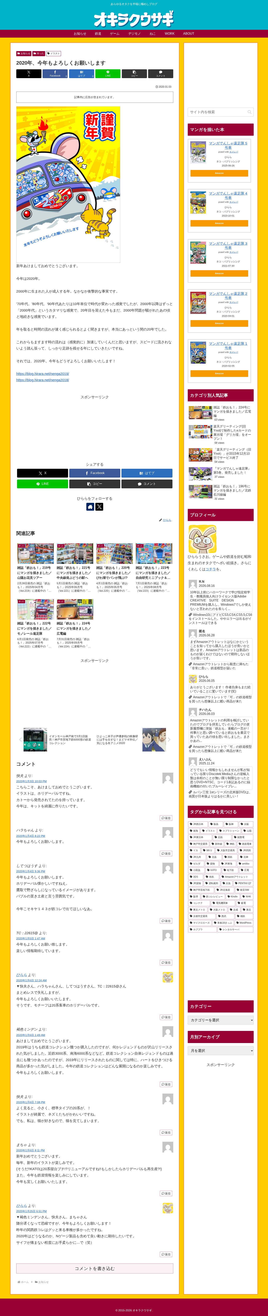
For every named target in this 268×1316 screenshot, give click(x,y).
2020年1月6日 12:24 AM (31, 980)
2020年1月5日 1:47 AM (30, 938)
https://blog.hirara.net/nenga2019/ (42, 374)
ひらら (21, 975)
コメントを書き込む (95, 1268)
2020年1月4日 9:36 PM (30, 871)
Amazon (219, 173)
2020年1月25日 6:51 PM (31, 1211)
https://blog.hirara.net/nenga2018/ (42, 380)
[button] (134, 73)
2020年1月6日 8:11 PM (30, 1150)
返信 (167, 818)
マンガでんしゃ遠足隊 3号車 (228, 246)
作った (40, 53)
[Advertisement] (94, 427)
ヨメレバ (233, 152)
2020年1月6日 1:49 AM (30, 1035)
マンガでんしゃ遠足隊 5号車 (228, 145)
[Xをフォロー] (99, 507)
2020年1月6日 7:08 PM (30, 1102)
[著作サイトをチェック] (90, 507)
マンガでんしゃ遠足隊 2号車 (228, 296)
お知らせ (25, 53)
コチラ (210, 569)
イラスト (55, 53)
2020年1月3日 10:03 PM (31, 781)
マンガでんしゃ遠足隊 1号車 (228, 346)
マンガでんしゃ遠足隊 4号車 (228, 195)
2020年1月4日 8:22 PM (30, 835)
